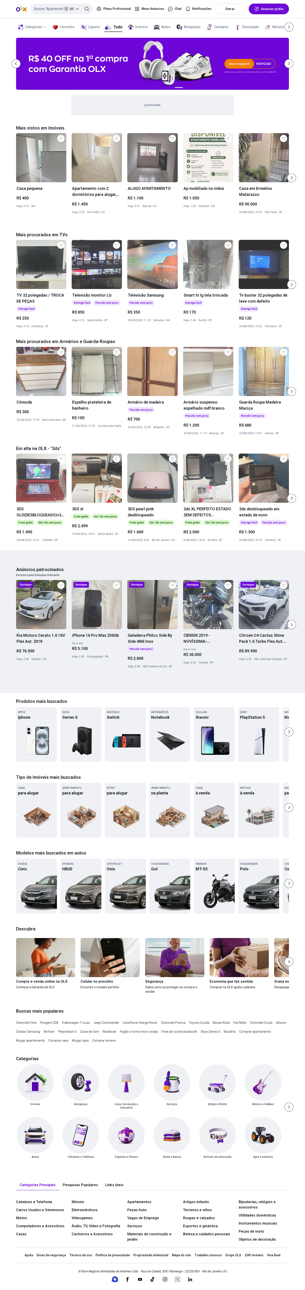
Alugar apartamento (30, 1040)
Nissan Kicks (221, 1022)
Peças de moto (251, 1231)
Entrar (230, 9)
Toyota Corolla (199, 1022)
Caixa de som (89, 1031)
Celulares (221, 27)
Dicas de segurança (51, 1255)
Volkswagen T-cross (76, 1022)
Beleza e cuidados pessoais (206, 1234)
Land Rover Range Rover (140, 1022)
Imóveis (141, 27)
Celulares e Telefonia (34, 1202)
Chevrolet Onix (26, 1022)
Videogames (82, 1218)
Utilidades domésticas (257, 1215)
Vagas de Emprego (143, 1218)
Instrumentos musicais (258, 1223)
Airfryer (49, 1031)
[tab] (37, 1185)
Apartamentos (139, 1202)
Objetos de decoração (257, 1239)
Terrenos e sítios (197, 1210)
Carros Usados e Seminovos (40, 1210)
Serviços (134, 1226)
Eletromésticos (85, 1210)
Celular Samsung (28, 1031)
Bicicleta (230, 1031)
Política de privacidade (113, 1255)
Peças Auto (137, 1210)
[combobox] (61, 9)
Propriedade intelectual (150, 1255)
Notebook (109, 1031)
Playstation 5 (67, 1031)
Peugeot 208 (49, 1022)
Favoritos (67, 27)
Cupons (94, 27)
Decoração (250, 27)
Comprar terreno (104, 1040)
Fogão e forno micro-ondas (139, 1031)
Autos (165, 27)
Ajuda (29, 1255)
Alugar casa (80, 1040)
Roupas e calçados (199, 1218)
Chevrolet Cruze (261, 1022)
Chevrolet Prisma (173, 1022)
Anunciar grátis (272, 9)
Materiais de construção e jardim (149, 1237)
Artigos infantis (196, 1202)
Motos (21, 1218)
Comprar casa (58, 1040)
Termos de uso (80, 1255)
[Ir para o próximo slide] (291, 177)
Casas (21, 1234)
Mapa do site (181, 1255)
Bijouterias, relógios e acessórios (257, 1204)
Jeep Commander (106, 1022)
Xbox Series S (210, 1031)
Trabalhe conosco (208, 1255)
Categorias (33, 27)
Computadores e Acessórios (40, 1226)
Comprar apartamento (255, 1031)
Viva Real (273, 1255)
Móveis (278, 27)
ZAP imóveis (254, 1255)
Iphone (281, 1022)
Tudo (117, 27)
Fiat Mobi (240, 1022)
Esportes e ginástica (200, 1226)
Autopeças (192, 27)
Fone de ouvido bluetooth (179, 1031)
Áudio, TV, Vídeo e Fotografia (96, 1226)
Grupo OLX (233, 1255)
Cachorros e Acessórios (92, 1234)
